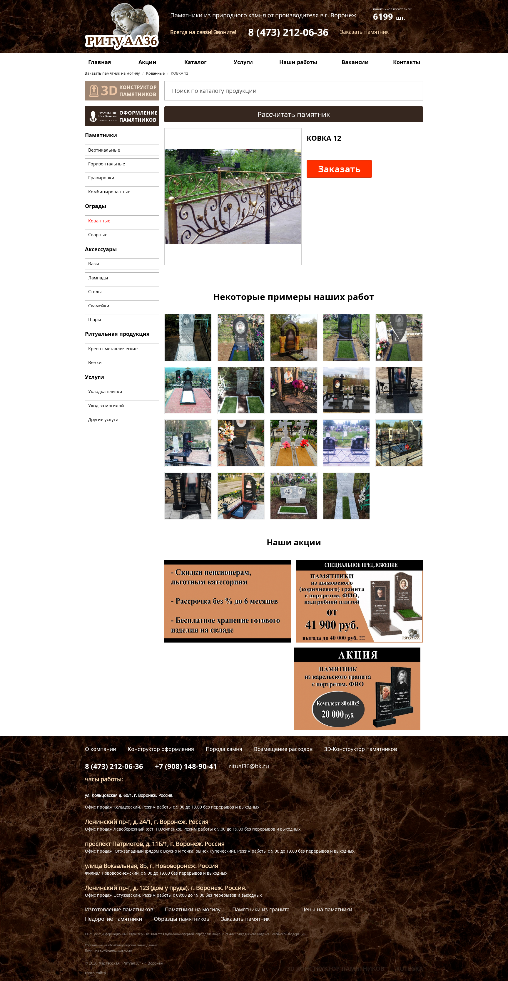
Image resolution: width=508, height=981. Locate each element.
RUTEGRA (409, 968)
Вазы (93, 263)
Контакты (406, 62)
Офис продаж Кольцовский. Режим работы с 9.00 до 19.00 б (145, 807)
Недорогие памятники (113, 918)
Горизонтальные (106, 164)
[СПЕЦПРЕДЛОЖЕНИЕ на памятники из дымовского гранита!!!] (359, 601)
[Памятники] (188, 337)
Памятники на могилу (192, 909)
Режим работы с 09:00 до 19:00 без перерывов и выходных (202, 895)
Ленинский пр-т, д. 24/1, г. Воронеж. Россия (146, 822)
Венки (95, 362)
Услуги (243, 62)
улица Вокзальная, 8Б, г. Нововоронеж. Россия (151, 866)
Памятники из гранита (261, 909)
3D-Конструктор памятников (360, 749)
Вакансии (355, 62)
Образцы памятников (181, 918)
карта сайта (95, 973)
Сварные (97, 234)
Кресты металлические (113, 348)
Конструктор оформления (161, 749)
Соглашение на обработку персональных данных (121, 945)
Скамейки (98, 305)
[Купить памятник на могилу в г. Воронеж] (122, 25)
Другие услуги (103, 419)
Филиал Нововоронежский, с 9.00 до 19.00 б (129, 873)
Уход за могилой (106, 405)
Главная (99, 62)
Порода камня (224, 749)
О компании (100, 749)
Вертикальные (104, 150)
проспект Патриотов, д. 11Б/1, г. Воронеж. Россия (155, 844)
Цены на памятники (326, 909)
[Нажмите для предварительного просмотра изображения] (233, 196)
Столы (95, 291)
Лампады (98, 278)
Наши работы (298, 62)
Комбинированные (109, 191)
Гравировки (101, 177)
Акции (147, 62)
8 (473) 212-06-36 (288, 32)
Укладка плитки (105, 391)
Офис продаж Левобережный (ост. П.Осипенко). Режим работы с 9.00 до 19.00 (164, 829)
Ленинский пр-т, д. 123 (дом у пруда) (136, 888)
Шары (94, 319)
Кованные (99, 221)
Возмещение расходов (283, 749)
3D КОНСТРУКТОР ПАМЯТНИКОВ (335, 968)
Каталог (195, 62)
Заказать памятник (245, 918)
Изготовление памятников (119, 909)
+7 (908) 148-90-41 (186, 766)
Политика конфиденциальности (108, 951)
